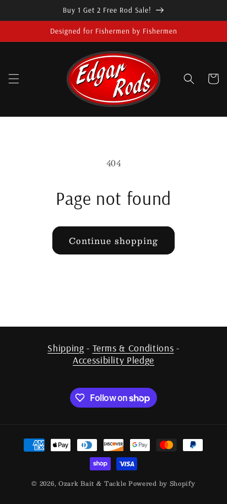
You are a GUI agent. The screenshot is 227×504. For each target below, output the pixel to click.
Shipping (65, 348)
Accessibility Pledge (113, 360)
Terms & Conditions (133, 348)
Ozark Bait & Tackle (92, 483)
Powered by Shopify (162, 483)
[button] (14, 79)
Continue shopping (113, 240)
